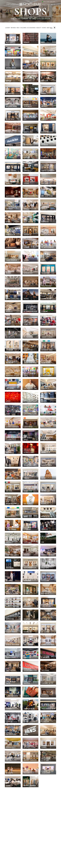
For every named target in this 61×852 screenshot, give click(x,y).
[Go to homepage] (30, 4)
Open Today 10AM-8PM (49, 1)
